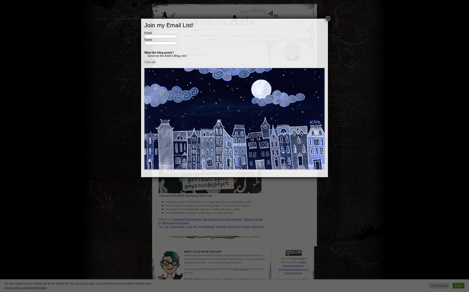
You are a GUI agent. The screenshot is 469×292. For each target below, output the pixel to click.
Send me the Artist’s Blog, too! (166, 55)
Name (148, 39)
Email (148, 33)
